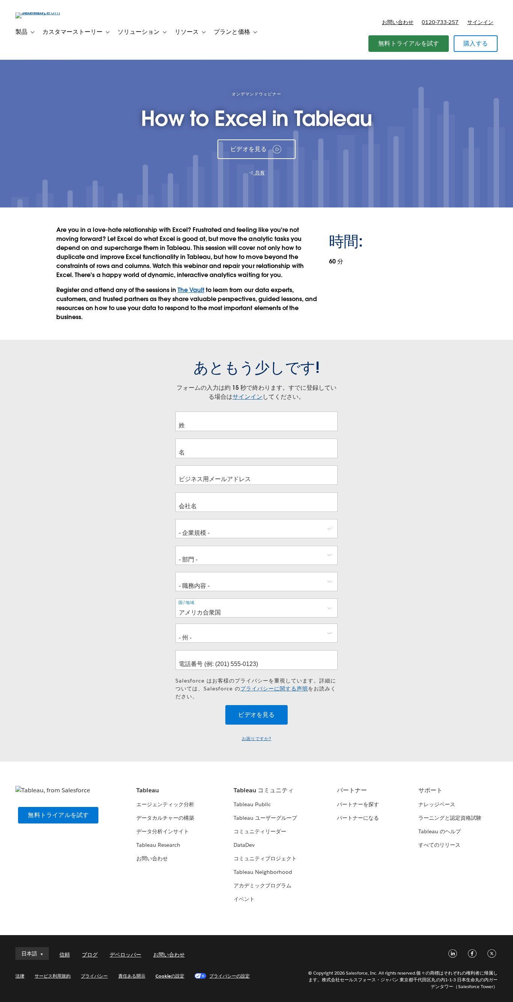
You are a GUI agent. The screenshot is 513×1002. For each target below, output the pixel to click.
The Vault (191, 290)
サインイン (480, 22)
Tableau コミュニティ (264, 790)
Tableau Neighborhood (263, 872)
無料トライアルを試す (408, 43)
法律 (19, 976)
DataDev (244, 845)
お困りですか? (257, 739)
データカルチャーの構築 (165, 817)
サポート (430, 790)
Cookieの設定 (169, 976)
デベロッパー (125, 954)
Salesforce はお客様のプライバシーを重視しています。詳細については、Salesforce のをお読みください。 (255, 688)
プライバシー (94, 976)
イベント (244, 899)
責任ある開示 (131, 976)
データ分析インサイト (162, 831)
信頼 (64, 954)
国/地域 (186, 602)
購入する (475, 43)
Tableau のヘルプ (439, 831)
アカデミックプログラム (262, 885)
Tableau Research (158, 845)
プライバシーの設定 (229, 976)
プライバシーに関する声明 (274, 688)
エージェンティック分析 (165, 804)
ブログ (90, 954)
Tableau (147, 790)
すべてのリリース (439, 845)
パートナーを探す (358, 804)
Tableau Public (252, 804)
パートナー (352, 790)
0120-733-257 (440, 22)
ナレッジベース (436, 804)
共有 (259, 173)
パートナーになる (358, 817)
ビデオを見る (248, 149)
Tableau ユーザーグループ (265, 817)
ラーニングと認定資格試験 (449, 817)
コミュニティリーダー (260, 831)
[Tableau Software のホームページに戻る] (43, 12)
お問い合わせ (397, 22)
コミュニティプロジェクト (265, 858)
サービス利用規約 (53, 976)
